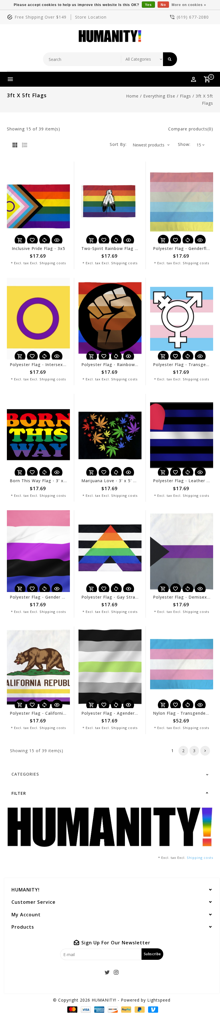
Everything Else (159, 96)
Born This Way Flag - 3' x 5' (39, 480)
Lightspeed (158, 1000)
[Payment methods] (71, 1009)
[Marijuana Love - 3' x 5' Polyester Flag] (110, 435)
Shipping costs (53, 263)
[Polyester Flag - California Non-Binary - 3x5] (38, 667)
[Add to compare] (44, 240)
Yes (148, 5)
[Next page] (205, 751)
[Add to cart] (20, 240)
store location (91, 17)
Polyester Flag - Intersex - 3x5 (42, 364)
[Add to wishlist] (32, 240)
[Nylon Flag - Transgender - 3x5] (181, 667)
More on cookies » (189, 5)
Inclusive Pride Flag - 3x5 (38, 248)
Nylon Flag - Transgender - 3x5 (186, 713)
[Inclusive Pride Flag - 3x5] (38, 202)
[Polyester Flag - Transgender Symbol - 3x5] (181, 318)
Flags (185, 96)
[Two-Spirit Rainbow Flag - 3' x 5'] (110, 202)
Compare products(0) (190, 129)
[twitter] (107, 972)
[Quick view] (57, 240)
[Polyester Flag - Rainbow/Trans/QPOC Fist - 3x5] (110, 318)
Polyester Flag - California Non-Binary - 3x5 (56, 713)
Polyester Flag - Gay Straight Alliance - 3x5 (127, 597)
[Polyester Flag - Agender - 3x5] (110, 667)
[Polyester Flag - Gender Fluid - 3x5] (38, 551)
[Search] (170, 59)
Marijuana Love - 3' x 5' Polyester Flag (122, 480)
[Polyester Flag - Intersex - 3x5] (38, 318)
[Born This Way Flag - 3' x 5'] (38, 435)
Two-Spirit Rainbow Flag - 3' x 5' (116, 248)
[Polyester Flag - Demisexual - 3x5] (181, 551)
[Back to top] (203, 1000)
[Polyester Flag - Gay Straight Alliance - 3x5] (110, 551)
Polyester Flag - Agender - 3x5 (114, 713)
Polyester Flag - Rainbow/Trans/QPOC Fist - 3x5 (133, 364)
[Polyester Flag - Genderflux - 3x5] (181, 202)
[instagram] (116, 972)
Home (132, 96)
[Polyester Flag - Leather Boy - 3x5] (181, 435)
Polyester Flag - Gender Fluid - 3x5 (47, 597)
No (163, 5)
